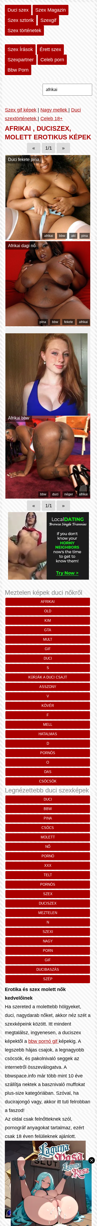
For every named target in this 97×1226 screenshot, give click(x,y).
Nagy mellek (54, 110)
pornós (47, 753)
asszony (47, 687)
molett (48, 837)
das (47, 772)
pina (84, 236)
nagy (48, 941)
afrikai (48, 236)
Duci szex (18, 10)
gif (48, 649)
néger (68, 494)
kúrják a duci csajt (47, 677)
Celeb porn (52, 59)
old (47, 611)
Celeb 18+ (51, 118)
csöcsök (48, 781)
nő (47, 847)
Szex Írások (20, 49)
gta (47, 630)
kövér (47, 706)
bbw (62, 236)
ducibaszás (47, 970)
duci (55, 494)
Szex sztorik (21, 20)
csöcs (47, 828)
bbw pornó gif (43, 1041)
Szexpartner (21, 59)
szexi (48, 932)
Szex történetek (24, 30)
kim (47, 621)
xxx (47, 866)
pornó (47, 856)
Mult (47, 639)
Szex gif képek (20, 110)
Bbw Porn (18, 70)
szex (48, 894)
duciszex (48, 903)
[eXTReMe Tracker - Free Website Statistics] (10, 1217)
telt (48, 875)
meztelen (47, 913)
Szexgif (48, 20)
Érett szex (50, 49)
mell (47, 725)
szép (48, 979)
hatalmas (48, 734)
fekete (68, 322)
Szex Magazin (50, 10)
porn (48, 951)
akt (73, 236)
